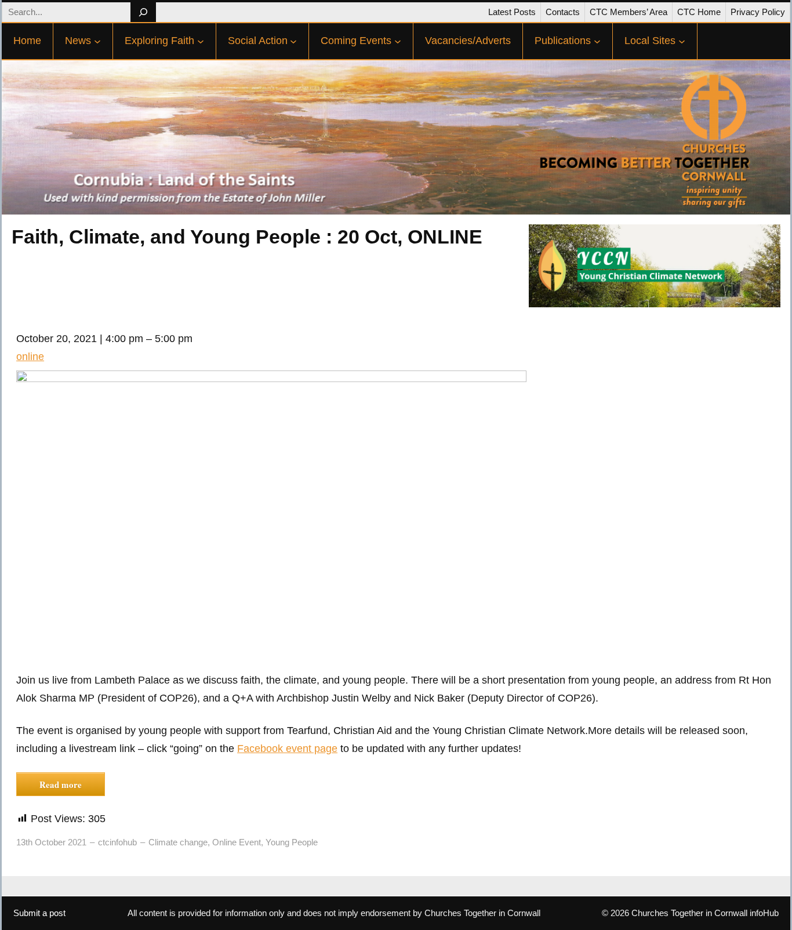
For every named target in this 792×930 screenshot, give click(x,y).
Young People (292, 842)
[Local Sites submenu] (681, 41)
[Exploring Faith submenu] (200, 41)
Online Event (236, 842)
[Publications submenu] (597, 41)
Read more (60, 784)
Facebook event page (287, 748)
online (30, 356)
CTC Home (699, 12)
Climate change (178, 842)
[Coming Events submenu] (397, 41)
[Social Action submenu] (293, 41)
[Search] (142, 12)
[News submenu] (97, 41)
